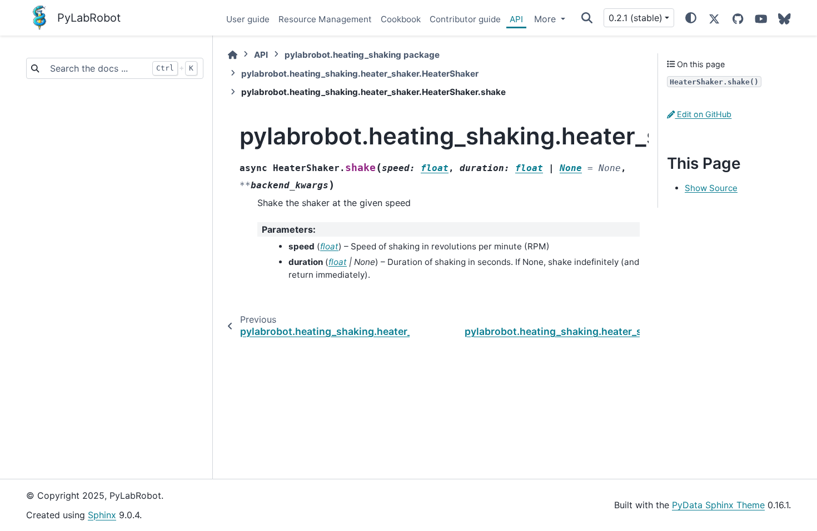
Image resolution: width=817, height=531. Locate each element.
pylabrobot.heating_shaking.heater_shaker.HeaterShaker (360, 73)
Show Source (711, 188)
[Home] (232, 55)
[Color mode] (691, 17)
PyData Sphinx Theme (718, 504)
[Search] (587, 17)
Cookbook (401, 19)
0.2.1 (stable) (635, 17)
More (546, 18)
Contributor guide (465, 19)
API (516, 19)
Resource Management (325, 19)
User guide (248, 19)
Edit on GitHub (703, 114)
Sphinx (102, 514)
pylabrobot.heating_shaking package (362, 54)
